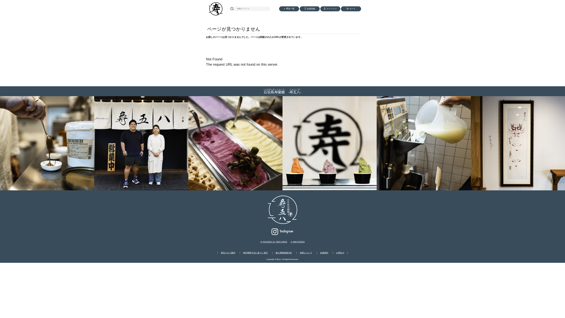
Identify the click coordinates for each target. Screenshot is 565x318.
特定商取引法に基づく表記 (255, 253)
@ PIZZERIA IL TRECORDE (273, 242)
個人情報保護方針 (284, 253)
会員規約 (324, 253)
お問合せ (340, 253)
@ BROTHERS (298, 242)
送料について (306, 253)
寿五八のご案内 (228, 253)
